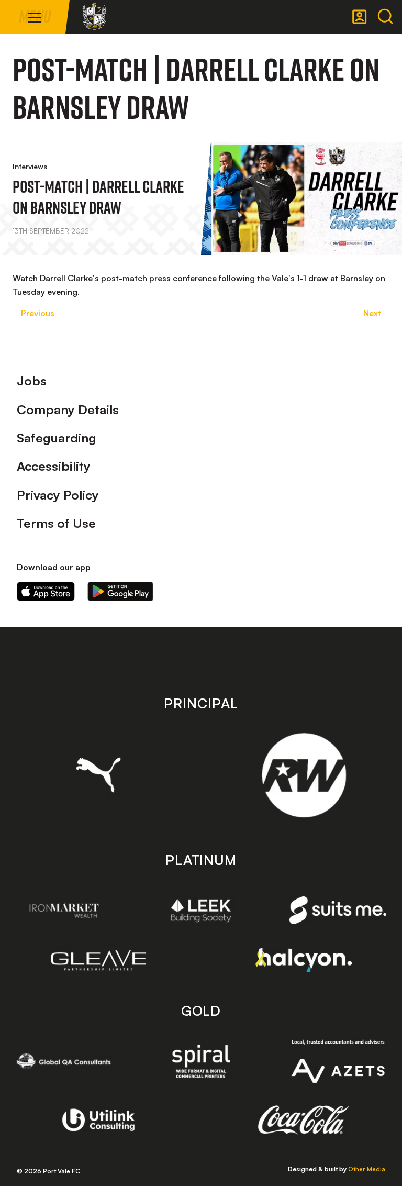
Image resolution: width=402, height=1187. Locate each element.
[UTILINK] (98, 1120)
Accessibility (54, 466)
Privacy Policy (58, 495)
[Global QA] (64, 1061)
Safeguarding (56, 438)
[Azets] (337, 1061)
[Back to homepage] (94, 17)
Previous (37, 313)
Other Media (366, 1169)
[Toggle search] (385, 17)
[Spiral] (201, 1061)
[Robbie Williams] (303, 775)
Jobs (32, 381)
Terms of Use (56, 523)
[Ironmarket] (64, 910)
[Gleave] (98, 960)
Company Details (68, 409)
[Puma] (98, 775)
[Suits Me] (337, 910)
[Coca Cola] (303, 1120)
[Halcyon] (303, 960)
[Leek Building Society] (201, 910)
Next (372, 313)
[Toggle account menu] (359, 17)
